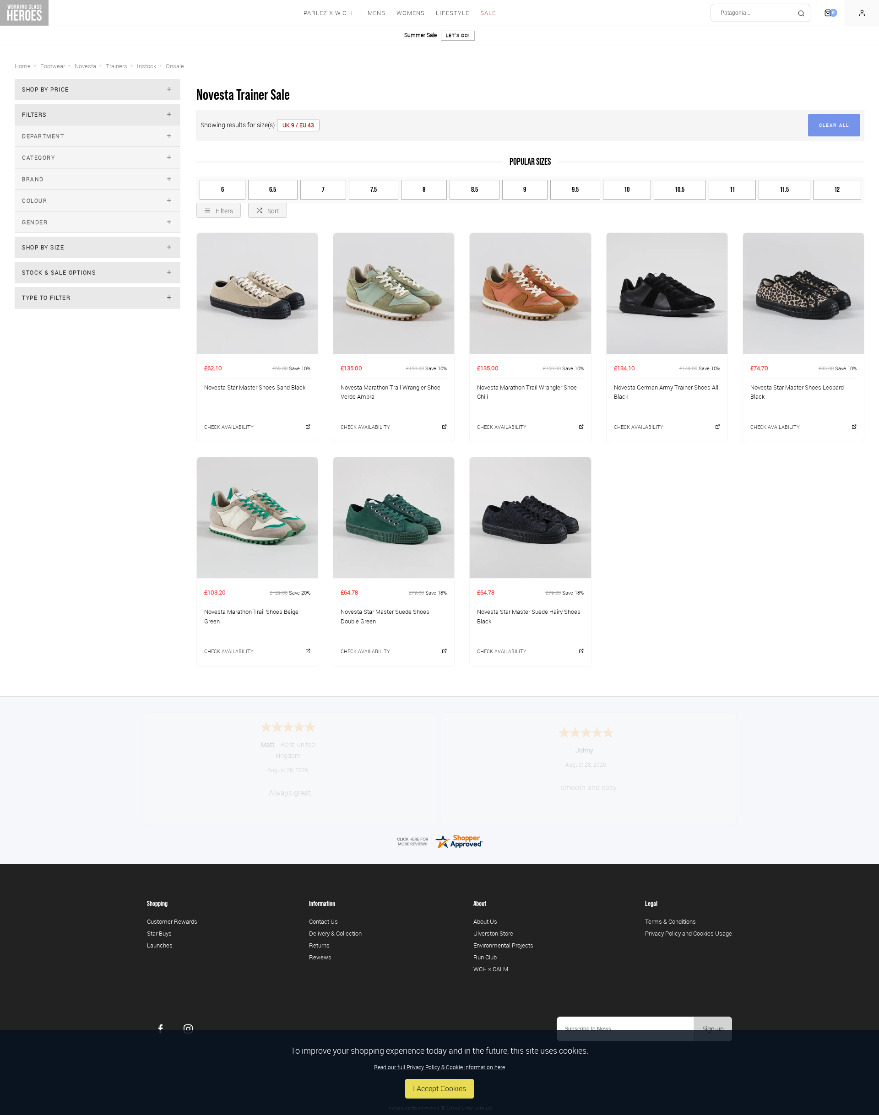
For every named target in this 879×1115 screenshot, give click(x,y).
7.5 (373, 189)
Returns (319, 945)
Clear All (834, 125)
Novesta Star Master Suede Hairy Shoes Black (529, 616)
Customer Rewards (172, 921)
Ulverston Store (493, 933)
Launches (160, 945)
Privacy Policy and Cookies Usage (688, 933)
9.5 (575, 189)
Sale (488, 13)
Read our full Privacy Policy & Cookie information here (439, 1067)
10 (626, 189)
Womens (410, 13)
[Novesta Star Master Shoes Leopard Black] (803, 293)
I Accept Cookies (439, 1088)
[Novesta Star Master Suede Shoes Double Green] (394, 517)
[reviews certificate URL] (439, 840)
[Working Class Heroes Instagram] (188, 1029)
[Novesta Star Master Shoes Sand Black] (257, 293)
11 (732, 189)
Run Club (485, 957)
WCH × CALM (490, 969)
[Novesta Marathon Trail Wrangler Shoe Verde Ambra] (394, 293)
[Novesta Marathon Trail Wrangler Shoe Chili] (530, 293)
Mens (376, 13)
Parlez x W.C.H (328, 13)
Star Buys (159, 933)
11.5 (784, 189)
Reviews (320, 957)
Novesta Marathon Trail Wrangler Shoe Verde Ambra (390, 392)
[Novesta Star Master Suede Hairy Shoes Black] (530, 517)
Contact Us (323, 921)
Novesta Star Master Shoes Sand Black (254, 387)
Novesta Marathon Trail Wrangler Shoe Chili (527, 392)
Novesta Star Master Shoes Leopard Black (797, 392)
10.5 (679, 189)
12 (837, 189)
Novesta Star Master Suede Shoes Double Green (385, 616)
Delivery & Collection (335, 933)
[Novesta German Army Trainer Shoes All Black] (667, 293)
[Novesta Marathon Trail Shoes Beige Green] (257, 517)
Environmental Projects (503, 945)
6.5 (272, 189)
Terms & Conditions (670, 921)
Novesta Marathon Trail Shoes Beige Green (251, 616)
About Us (485, 921)
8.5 (474, 189)
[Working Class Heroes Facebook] (161, 1029)
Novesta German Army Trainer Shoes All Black (666, 392)
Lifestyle (452, 13)
